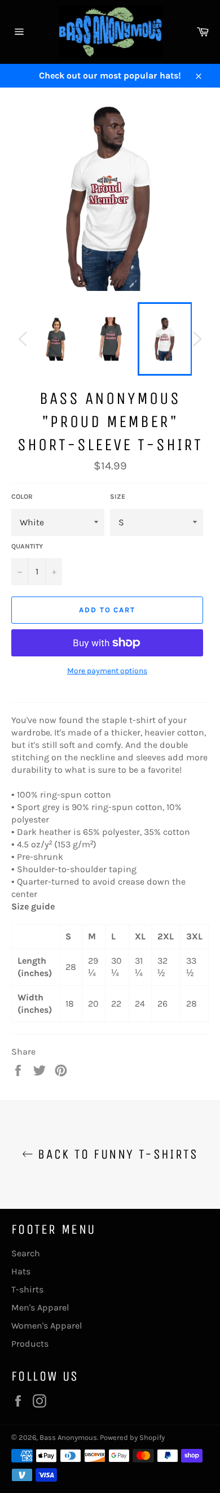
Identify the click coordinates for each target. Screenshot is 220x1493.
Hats (20, 1271)
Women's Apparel (46, 1325)
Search (25, 1253)
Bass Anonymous (68, 1437)
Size (117, 496)
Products (30, 1343)
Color (22, 496)
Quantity (27, 546)
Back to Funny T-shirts (115, 1154)
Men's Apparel (40, 1307)
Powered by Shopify (132, 1437)
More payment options (107, 671)
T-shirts (27, 1289)
